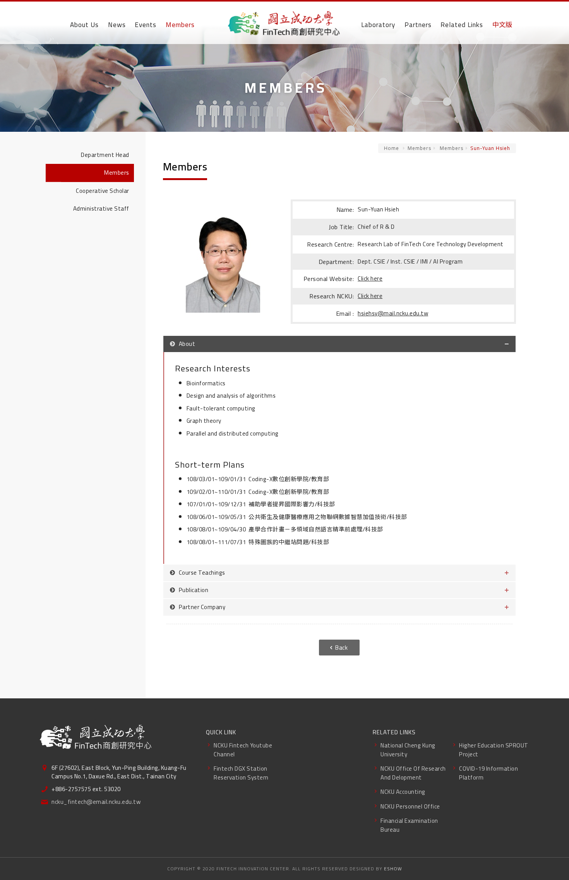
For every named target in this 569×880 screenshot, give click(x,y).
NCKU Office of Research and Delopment (413, 773)
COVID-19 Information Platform (488, 773)
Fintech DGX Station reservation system (241, 773)
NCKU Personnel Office (410, 806)
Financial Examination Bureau (409, 825)
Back (341, 647)
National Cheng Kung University (407, 750)
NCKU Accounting (402, 791)
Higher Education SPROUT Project (493, 750)
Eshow (393, 868)
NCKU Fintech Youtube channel (243, 750)
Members (419, 148)
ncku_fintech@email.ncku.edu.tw (96, 802)
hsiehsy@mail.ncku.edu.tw (393, 313)
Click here (370, 278)
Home (391, 148)
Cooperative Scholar (102, 190)
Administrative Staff (101, 208)
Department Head (105, 154)
